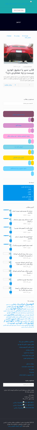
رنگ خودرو (13, 311)
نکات (29, 319)
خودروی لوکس (12, 306)
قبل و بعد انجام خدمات (28, 355)
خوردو (24, 309)
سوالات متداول (30, 364)
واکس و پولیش (30, 350)
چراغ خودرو (11, 325)
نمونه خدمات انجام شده (28, 367)
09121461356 (18, 10)
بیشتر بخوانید (8, 85)
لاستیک (32, 315)
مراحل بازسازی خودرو (29, 358)
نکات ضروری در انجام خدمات (26, 375)
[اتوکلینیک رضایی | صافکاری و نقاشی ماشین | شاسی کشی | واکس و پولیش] (18, 4)
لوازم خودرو (17, 315)
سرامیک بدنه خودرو (29, 353)
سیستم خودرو (30, 313)
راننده (22, 311)
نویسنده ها (25, 36)
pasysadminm (28, 67)
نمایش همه (28, 38)
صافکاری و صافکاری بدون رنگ (26, 342)
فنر (16, 313)
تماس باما (31, 369)
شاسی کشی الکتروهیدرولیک (26, 347)
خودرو (20, 306)
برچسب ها (17, 36)
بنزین (32, 307)
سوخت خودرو (7, 311)
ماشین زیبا (28, 317)
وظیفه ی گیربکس (20, 325)
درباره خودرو (17, 308)
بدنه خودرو (8, 304)
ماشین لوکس (22, 317)
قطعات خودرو (11, 313)
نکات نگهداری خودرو (19, 323)
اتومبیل (29, 304)
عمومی (29, 192)
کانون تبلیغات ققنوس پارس (15, 426)
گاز (33, 327)
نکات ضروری (23, 319)
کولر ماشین (6, 325)
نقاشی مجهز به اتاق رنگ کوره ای (26, 344)
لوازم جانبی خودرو (26, 197)
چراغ (15, 325)
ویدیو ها (32, 372)
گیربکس (30, 327)
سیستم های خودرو (26, 187)
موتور (17, 317)
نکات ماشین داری (25, 321)
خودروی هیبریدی (30, 309)
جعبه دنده (26, 307)
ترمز (29, 307)
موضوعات (9, 36)
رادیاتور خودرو (27, 311)
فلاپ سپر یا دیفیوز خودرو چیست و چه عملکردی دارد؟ (20, 71)
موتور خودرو (12, 317)
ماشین (10, 314)
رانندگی (18, 311)
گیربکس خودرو (24, 327)
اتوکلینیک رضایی (18, 304)
